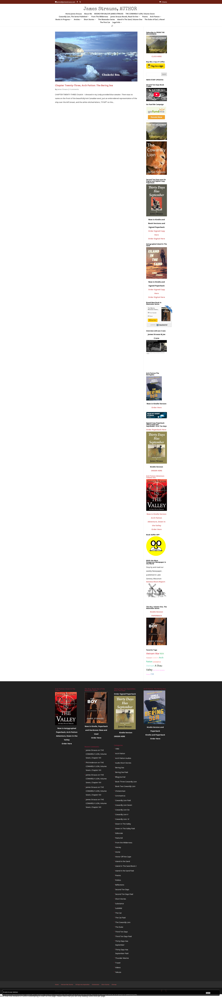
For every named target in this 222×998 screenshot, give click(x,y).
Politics (118, 880)
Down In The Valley (123, 824)
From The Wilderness (99, 17)
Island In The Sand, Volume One (129, 20)
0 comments (74, 89)
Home (117, 852)
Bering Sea (119, 767)
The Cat (118, 913)
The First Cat (105, 22)
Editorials (119, 833)
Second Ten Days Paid (124, 894)
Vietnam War (152, 653)
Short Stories (89, 20)
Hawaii (149, 657)
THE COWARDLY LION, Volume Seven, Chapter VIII (96, 754)
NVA (162, 653)
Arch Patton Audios (123, 758)
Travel (117, 963)
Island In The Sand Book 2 (125, 866)
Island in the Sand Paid (124, 871)
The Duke (119, 927)
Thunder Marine (122, 958)
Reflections (119, 885)
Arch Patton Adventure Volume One (155, 477)
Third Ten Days (121, 932)
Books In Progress (63, 20)
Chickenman (120, 791)
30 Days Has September (82, 984)
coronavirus (157, 662)
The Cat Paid (120, 917)
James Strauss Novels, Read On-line (124, 17)
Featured (119, 838)
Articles (77, 20)
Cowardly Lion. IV (122, 819)
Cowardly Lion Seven (123, 805)
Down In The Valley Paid (125, 828)
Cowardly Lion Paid (123, 800)
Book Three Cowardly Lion (126, 781)
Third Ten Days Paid (123, 936)
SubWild (118, 908)
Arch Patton (155, 17)
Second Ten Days (122, 889)
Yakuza (118, 972)
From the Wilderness (123, 842)
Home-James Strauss (73, 14)
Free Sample (152, 312)
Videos (118, 967)
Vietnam (150, 665)
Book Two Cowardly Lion (125, 786)
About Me (88, 14)
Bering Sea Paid (121, 772)
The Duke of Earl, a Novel (155, 20)
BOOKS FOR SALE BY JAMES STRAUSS (108, 14)
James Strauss (62, 89)
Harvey (118, 847)
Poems (145, 17)
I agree (208, 993)
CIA (152, 673)
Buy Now (153, 320)
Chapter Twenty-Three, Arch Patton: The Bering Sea (84, 85)
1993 (117, 749)
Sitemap (114, 984)
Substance (119, 903)
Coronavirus (120, 796)
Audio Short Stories (123, 763)
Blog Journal (120, 777)
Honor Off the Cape (123, 856)
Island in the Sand (122, 861)
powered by (153, 324)
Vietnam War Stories (67, 984)
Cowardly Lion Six (122, 810)
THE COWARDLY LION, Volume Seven (140, 14)
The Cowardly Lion (122, 922)
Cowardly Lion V (121, 814)
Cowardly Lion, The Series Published (73, 17)
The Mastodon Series (106, 20)
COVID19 (155, 658)
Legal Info (116, 22)
